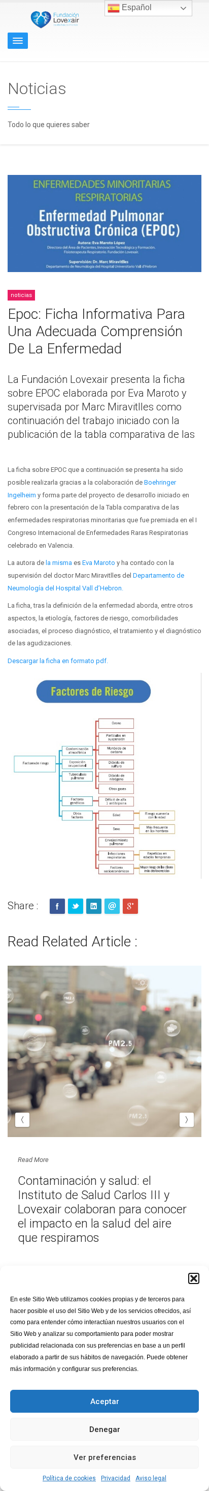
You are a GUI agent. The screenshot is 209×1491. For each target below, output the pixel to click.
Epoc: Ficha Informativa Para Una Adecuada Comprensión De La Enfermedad (96, 331)
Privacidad (115, 1478)
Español (136, 7)
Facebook (57, 906)
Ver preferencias (105, 1457)
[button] (194, 1278)
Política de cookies (69, 1478)
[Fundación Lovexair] (53, 19)
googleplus (130, 906)
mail (112, 906)
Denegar (104, 1429)
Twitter (75, 906)
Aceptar (104, 1401)
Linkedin (93, 906)
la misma (58, 562)
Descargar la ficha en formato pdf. (58, 661)
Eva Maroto (98, 562)
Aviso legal (150, 1478)
